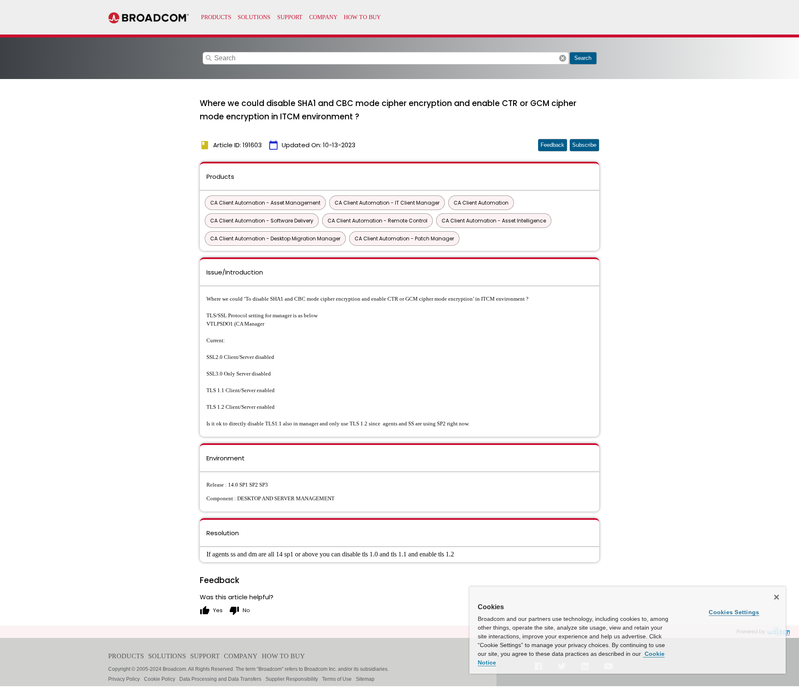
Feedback (552, 145)
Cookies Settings (734, 612)
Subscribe (584, 145)
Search (582, 58)
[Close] (776, 597)
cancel (562, 58)
